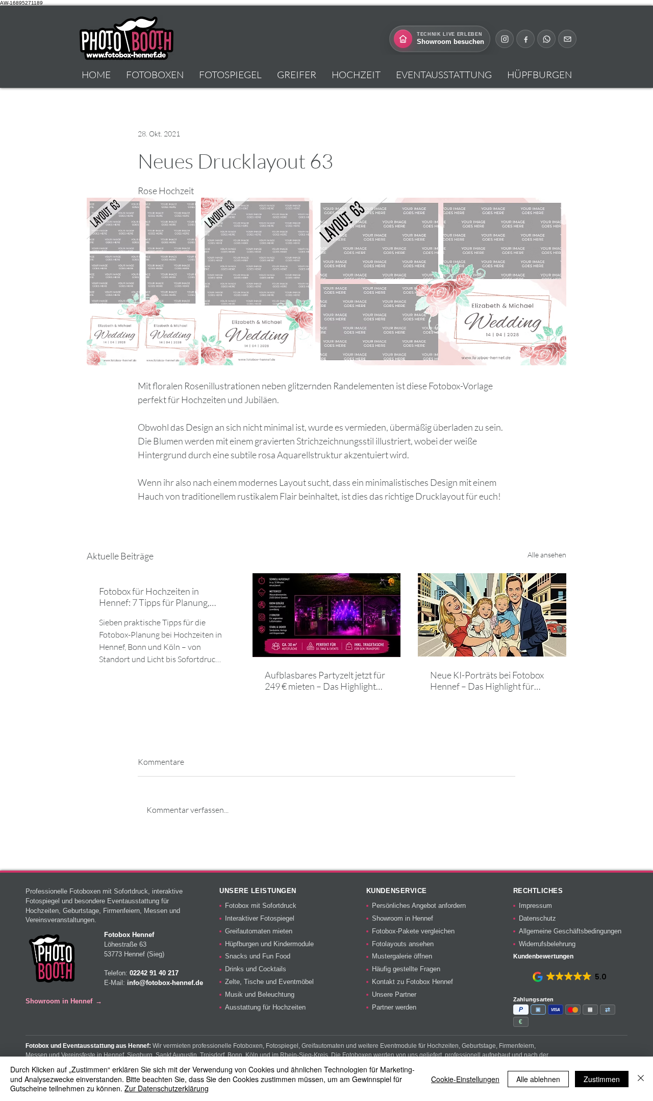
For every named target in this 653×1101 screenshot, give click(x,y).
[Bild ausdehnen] (142, 281)
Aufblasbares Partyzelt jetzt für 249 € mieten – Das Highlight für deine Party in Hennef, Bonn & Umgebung (326, 680)
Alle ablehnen (538, 1079)
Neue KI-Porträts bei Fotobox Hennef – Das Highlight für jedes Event (487, 680)
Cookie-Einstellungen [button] (465, 1079)
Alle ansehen (547, 554)
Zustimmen (602, 1079)
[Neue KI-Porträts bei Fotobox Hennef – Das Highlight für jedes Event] (492, 615)
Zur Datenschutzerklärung (166, 1088)
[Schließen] (641, 1079)
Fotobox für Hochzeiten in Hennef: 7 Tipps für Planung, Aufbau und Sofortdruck (154, 596)
